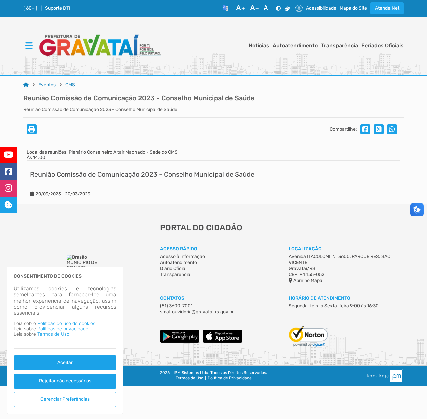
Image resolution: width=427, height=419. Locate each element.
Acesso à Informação (182, 256)
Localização (305, 249)
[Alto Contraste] (278, 8)
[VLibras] (287, 8)
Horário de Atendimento (319, 298)
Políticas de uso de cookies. (66, 323)
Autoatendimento (295, 46)
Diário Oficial (173, 268)
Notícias (259, 46)
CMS (70, 85)
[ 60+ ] (30, 8)
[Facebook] (8, 171)
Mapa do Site (353, 8)
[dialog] (65, 340)
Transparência (339, 46)
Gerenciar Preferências (65, 399)
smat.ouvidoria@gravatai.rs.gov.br (197, 312)
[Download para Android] (179, 341)
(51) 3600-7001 (176, 306)
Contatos (172, 298)
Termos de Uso (189, 378)
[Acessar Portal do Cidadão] (100, 46)
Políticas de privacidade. (63, 329)
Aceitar (65, 362)
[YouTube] (8, 155)
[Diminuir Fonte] (254, 8)
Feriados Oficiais (382, 46)
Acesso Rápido (178, 249)
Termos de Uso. (53, 334)
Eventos (47, 85)
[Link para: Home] (26, 85)
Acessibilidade (321, 8)
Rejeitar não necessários (65, 381)
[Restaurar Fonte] (267, 8)
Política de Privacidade (230, 378)
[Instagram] (8, 188)
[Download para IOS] (222, 341)
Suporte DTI (57, 8)
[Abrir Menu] (28, 46)
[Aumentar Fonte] (240, 8)
